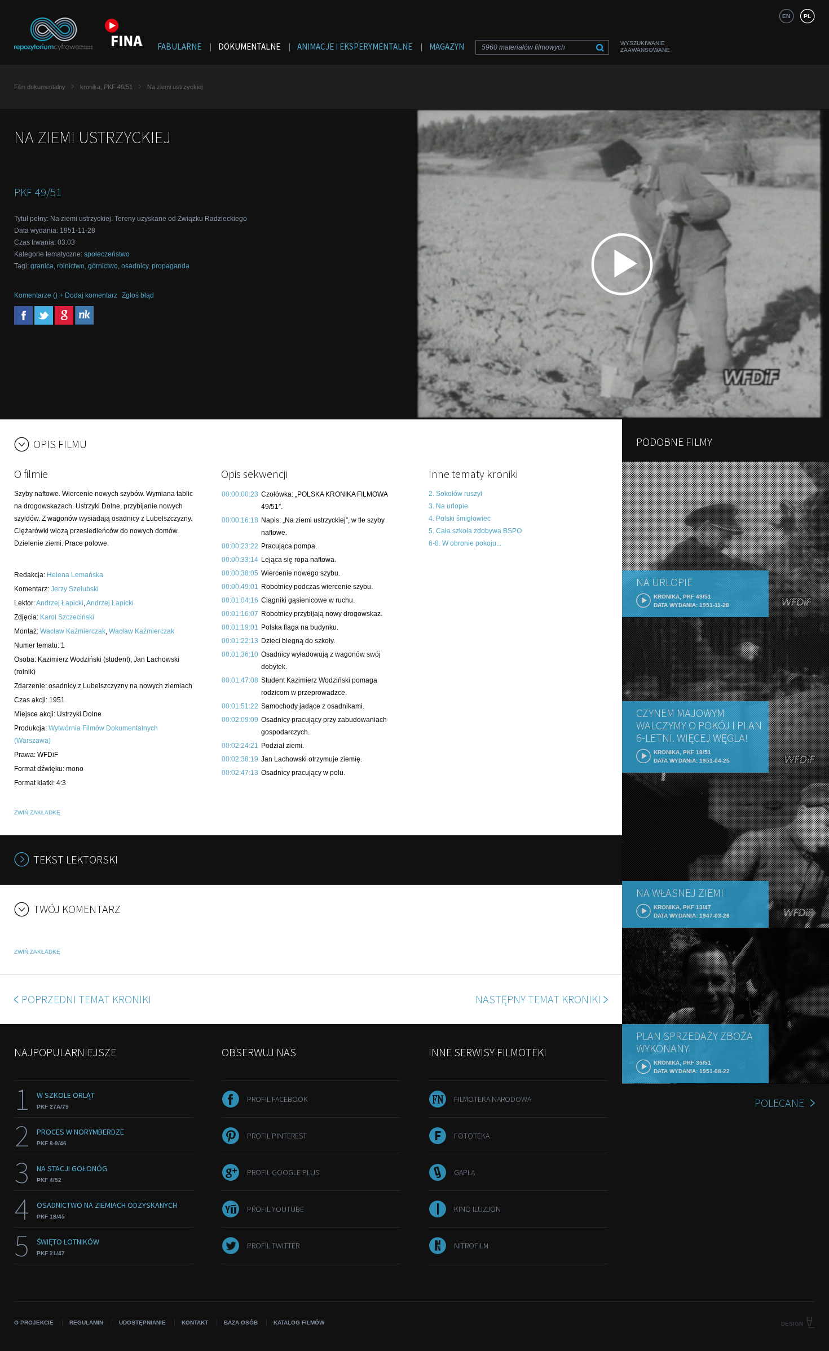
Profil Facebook (277, 1099)
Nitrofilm (471, 1246)
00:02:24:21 (240, 746)
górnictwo (103, 266)
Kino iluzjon (477, 1209)
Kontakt (195, 1322)
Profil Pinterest (277, 1136)
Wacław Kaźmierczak (72, 631)
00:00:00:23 (240, 494)
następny (538, 999)
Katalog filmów (299, 1322)
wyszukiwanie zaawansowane (645, 46)
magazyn (446, 46)
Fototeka (472, 1136)
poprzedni (86, 999)
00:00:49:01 (240, 587)
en (786, 16)
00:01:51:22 (240, 706)
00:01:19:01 (240, 627)
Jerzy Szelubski (75, 589)
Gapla (464, 1172)
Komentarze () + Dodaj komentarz (65, 295)
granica (42, 266)
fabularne (179, 46)
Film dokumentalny (39, 86)
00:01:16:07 (240, 614)
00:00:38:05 (240, 573)
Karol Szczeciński (67, 617)
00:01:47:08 (240, 680)
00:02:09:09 (240, 720)
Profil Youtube (275, 1209)
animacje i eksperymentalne (354, 46)
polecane (779, 1103)
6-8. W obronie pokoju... (465, 543)
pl (807, 16)
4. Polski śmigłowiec (460, 518)
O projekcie (34, 1322)
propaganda (170, 266)
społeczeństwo (107, 254)
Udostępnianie (142, 1322)
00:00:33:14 (240, 560)
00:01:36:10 (240, 654)
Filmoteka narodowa (492, 1099)
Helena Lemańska (75, 575)
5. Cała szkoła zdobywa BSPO (475, 531)
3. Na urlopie (448, 506)
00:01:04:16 (240, 600)
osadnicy (134, 266)
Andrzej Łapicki (59, 603)
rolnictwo (71, 266)
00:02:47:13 (240, 773)
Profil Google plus (283, 1172)
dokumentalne (249, 46)
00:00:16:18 (240, 520)
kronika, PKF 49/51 (106, 86)
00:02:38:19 (240, 759)
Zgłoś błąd (138, 295)
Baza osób (241, 1322)
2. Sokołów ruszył (455, 494)
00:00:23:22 (240, 546)
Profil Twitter (273, 1246)
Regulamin (86, 1322)
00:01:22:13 (240, 641)
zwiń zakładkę (37, 812)
